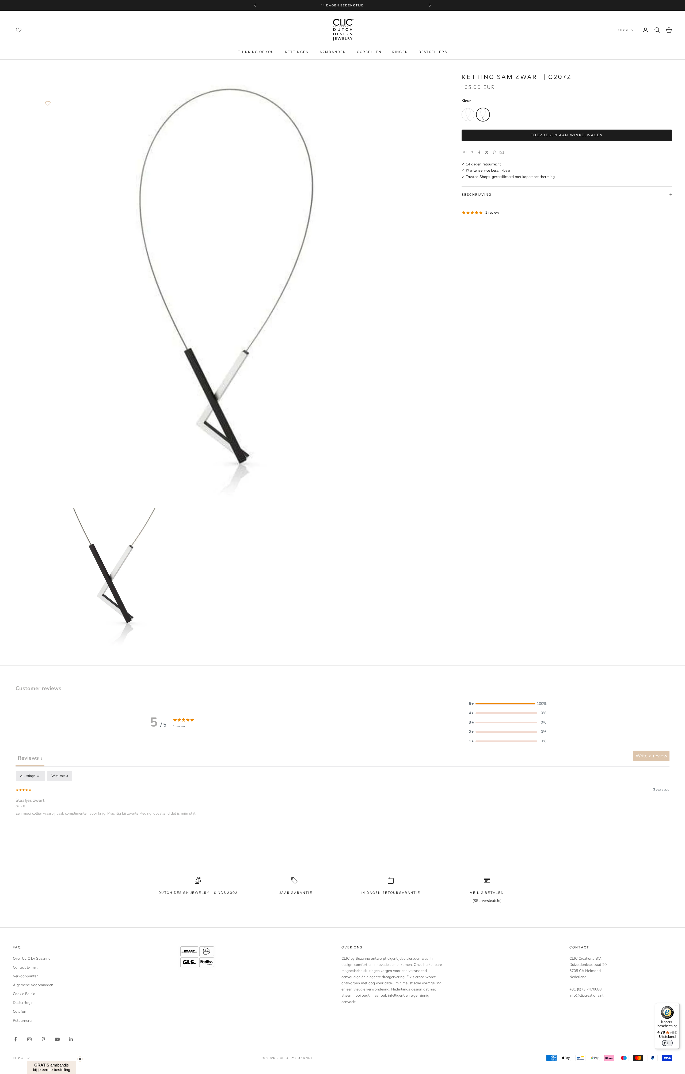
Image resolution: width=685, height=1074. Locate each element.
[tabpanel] (342, 805)
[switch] (667, 1043)
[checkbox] (59, 776)
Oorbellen (369, 52)
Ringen (400, 52)
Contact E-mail (25, 967)
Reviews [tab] (30, 758)
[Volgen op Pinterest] (43, 1039)
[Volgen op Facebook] (15, 1039)
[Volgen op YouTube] (57, 1039)
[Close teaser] (80, 1059)
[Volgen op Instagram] (29, 1039)
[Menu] (676, 1006)
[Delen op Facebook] (479, 152)
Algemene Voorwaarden (33, 985)
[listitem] (468, 114)
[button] (507, 704)
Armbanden (332, 52)
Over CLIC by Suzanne (31, 958)
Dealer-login (23, 1002)
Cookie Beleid (24, 993)
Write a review (651, 755)
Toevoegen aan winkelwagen (567, 135)
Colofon (19, 1011)
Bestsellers (433, 52)
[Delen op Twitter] (487, 152)
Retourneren (23, 1020)
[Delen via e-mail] (502, 152)
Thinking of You (256, 52)
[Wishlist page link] (18, 30)
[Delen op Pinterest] (494, 152)
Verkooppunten (26, 976)
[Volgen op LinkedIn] (71, 1039)
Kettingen (297, 52)
